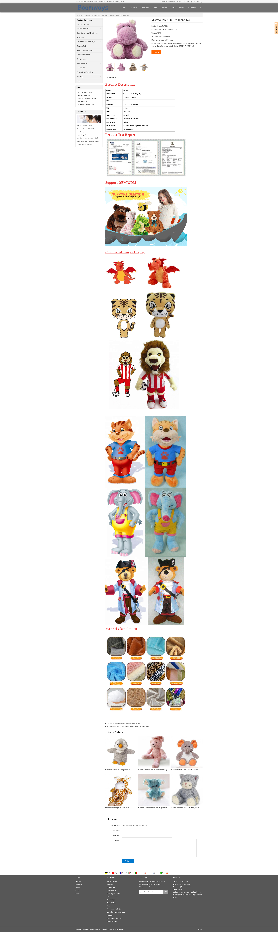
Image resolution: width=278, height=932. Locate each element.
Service (164, 8)
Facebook (185, 1)
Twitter (188, 1)
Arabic (164, 873)
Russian (171, 873)
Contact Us (171, 2)
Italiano (132, 873)
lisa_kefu (83, 135)
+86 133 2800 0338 (83, 2)
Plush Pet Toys (82, 63)
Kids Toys (80, 37)
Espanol (117, 873)
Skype (201, 1)
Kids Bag (80, 76)
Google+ (191, 1)
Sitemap (77, 894)
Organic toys (81, 59)
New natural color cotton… (85, 92)
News (155, 8)
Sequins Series (82, 46)
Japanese (149, 873)
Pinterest (198, 1)
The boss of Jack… (83, 101)
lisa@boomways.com (117, 2)
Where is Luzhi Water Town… (86, 104)
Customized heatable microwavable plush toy (126, 723)
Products (145, 8)
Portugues (140, 873)
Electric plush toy (83, 24)
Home (124, 8)
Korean (157, 873)
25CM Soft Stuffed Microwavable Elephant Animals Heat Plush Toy (129, 726)
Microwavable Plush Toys (100, 15)
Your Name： (117, 830)
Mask (79, 81)
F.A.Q (173, 8)
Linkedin (194, 1)
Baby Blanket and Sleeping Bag (87, 33)
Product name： (116, 825)
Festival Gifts (81, 68)
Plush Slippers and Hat (85, 50)
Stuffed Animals (83, 29)
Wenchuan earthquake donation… (88, 98)
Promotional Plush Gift (85, 72)
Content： (118, 841)
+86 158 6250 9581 (99, 2)
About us (133, 8)
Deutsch (109, 873)
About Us (164, 2)
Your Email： (117, 835)
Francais (125, 873)
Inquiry (179, 2)
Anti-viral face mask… (84, 95)
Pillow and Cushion (83, 55)
